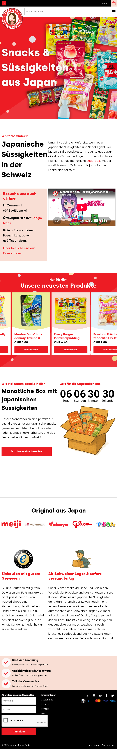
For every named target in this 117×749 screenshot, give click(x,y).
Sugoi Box (93, 160)
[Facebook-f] (106, 695)
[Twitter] (112, 695)
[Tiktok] (87, 695)
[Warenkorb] (114, 3)
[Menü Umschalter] (113, 12)
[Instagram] (94, 695)
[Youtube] (100, 695)
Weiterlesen (19, 349)
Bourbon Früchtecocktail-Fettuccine (97, 336)
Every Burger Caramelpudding (54, 336)
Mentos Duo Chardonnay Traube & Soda (16, 336)
